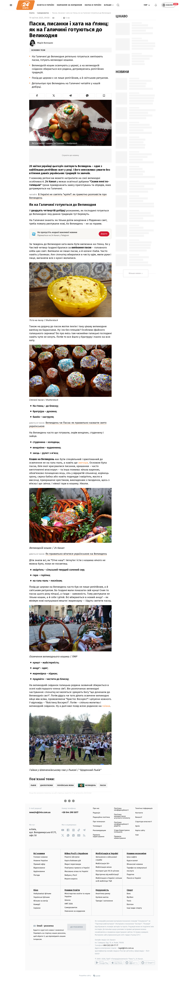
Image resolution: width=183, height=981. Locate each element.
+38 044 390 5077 (70, 812)
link (62, 830)
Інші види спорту (134, 908)
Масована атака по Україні (76, 871)
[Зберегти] (103, 95)
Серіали (36, 908)
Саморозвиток (43, 13)
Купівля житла (102, 897)
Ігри (137, 835)
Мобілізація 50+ (102, 863)
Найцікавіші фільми (42, 893)
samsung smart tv (148, 962)
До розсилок (76, 927)
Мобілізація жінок (104, 867)
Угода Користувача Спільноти (122, 831)
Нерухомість (102, 890)
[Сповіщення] (156, 5)
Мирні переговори (73, 864)
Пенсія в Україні (134, 878)
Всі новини (39, 853)
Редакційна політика (101, 817)
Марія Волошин (45, 43)
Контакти (139, 813)
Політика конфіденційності (121, 809)
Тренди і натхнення (104, 901)
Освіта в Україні (45, 5)
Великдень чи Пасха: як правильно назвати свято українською (68, 424)
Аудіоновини (39, 871)
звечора (83, 462)
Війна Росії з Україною (76, 853)
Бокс (129, 893)
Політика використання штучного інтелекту (122, 816)
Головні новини (40, 857)
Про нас (96, 808)
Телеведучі (97, 826)
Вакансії (138, 817)
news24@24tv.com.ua (40, 812)
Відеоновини (39, 868)
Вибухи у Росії (71, 875)
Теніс (129, 901)
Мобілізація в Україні (107, 853)
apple (117, 962)
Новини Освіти (72, 890)
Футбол (130, 897)
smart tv (132, 962)
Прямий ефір (39, 864)
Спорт (130, 890)
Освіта (32, 13)
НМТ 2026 (69, 904)
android (102, 962)
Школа (67, 900)
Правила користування (98, 835)
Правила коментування (120, 837)
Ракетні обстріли (72, 857)
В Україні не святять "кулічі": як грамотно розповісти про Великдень (68, 196)
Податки (130, 874)
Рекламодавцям (99, 830)
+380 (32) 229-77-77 (110, 945)
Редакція (96, 813)
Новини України (40, 860)
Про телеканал (99, 822)
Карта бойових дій (73, 860)
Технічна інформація (143, 808)
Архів (137, 826)
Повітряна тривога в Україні (77, 868)
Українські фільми (41, 897)
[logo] (25, 5)
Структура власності (143, 822)
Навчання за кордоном (69, 5)
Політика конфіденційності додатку (121, 824)
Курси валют (132, 860)
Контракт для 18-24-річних (107, 871)
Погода (36, 875)
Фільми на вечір (40, 901)
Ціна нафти (132, 857)
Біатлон (130, 904)
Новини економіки (136, 853)
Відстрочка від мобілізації (107, 874)
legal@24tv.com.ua (126, 948)
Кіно (35, 890)
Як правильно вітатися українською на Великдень (76, 553)
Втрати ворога (71, 879)
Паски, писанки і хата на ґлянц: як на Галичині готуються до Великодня (81, 13)
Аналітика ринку (103, 893)
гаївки (106, 705)
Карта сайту (140, 830)
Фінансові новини (135, 864)
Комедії (36, 904)
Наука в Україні (93, 5)
